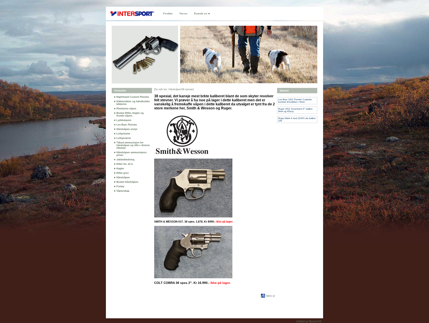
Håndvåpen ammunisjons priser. (131, 153)
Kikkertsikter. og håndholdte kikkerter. (133, 102)
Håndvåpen (123, 177)
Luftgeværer (123, 138)
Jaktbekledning (125, 159)
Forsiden (167, 13)
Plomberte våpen (126, 108)
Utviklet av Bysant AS (309, 321)
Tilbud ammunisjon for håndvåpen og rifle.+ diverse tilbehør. (133, 145)
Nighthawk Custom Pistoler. (132, 97)
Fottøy (120, 186)
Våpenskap (122, 190)
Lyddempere (123, 120)
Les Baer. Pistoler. (126, 124)
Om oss (183, 13)
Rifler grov (122, 173)
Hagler (120, 168)
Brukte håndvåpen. (127, 182)
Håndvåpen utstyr (126, 129)
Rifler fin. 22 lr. (124, 164)
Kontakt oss (200, 13)
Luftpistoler (123, 133)
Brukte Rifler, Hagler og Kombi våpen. (130, 114)
